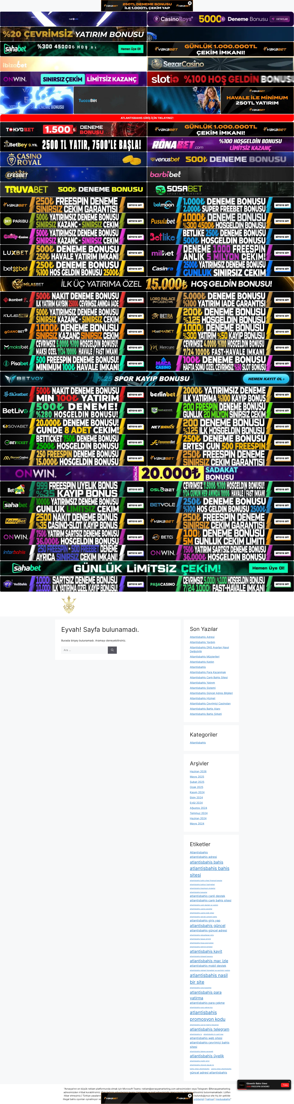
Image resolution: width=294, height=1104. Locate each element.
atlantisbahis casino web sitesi (202, 913)
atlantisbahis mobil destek (208, 966)
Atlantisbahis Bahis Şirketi (206, 714)
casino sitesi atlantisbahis (221, 1069)
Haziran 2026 (198, 771)
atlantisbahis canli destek (207, 896)
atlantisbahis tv (196, 1034)
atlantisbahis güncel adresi (208, 930)
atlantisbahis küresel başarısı (201, 956)
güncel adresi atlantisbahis (208, 1072)
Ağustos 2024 (198, 807)
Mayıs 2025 (197, 776)
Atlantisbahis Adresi (202, 637)
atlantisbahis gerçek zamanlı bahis (203, 917)
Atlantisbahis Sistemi (203, 687)
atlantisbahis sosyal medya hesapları (204, 1025)
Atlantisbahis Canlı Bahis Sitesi (209, 677)
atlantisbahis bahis (206, 862)
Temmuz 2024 (199, 813)
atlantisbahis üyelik (207, 1056)
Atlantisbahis (198, 667)
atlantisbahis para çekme (207, 1003)
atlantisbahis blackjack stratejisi (202, 888)
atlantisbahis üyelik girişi (199, 1061)
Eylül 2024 (196, 802)
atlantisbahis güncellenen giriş (202, 935)
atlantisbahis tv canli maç (213, 1034)
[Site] (73, 205)
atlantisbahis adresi (203, 857)
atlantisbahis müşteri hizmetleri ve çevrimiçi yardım (210, 970)
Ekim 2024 (196, 797)
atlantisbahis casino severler (201, 909)
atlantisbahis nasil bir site (209, 979)
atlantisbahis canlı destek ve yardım (204, 905)
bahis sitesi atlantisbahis (199, 1069)
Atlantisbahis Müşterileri (204, 656)
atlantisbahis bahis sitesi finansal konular (206, 881)
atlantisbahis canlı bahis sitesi (210, 900)
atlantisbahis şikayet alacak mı (202, 1065)
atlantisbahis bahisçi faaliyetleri (202, 885)
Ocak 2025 (196, 787)
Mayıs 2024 (197, 823)
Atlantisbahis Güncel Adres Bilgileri (211, 693)
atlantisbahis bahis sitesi (209, 872)
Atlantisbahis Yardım (202, 642)
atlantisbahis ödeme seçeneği (201, 1051)
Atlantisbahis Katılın (202, 661)
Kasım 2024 (197, 792)
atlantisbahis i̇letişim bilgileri (201, 947)
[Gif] (147, 284)
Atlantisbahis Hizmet (202, 698)
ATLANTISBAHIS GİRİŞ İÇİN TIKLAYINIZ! (147, 118)
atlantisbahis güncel (207, 925)
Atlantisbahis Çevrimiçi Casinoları (210, 703)
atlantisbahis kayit (206, 951)
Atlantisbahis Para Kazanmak (208, 672)
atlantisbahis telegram (209, 1029)
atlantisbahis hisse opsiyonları (202, 943)
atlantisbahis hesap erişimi (200, 939)
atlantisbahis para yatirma (206, 995)
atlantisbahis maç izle (209, 961)
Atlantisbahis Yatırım (202, 682)
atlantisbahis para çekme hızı (201, 1007)
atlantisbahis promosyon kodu (207, 1016)
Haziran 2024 (198, 818)
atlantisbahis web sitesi (206, 1038)
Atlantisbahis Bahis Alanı (205, 708)
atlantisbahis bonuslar (198, 892)
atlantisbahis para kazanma (200, 988)
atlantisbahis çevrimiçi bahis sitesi (209, 1045)
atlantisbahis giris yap (205, 920)
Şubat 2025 (197, 781)
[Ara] (112, 650)
